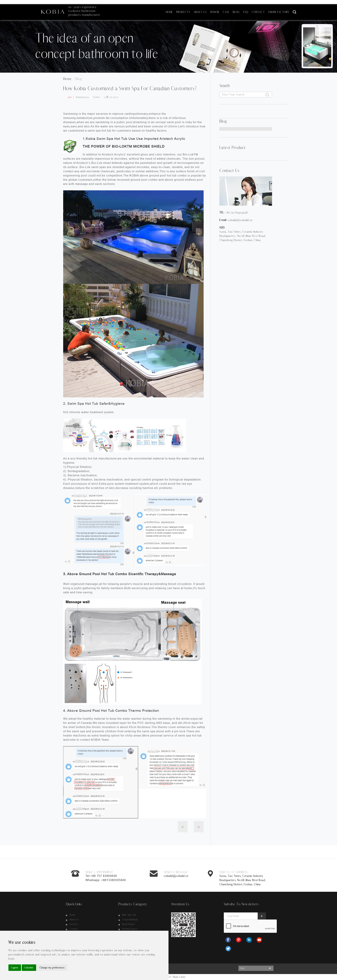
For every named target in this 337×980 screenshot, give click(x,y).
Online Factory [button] (278, 12)
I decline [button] (29, 967)
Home (72, 915)
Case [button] (226, 12)
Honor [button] (214, 12)
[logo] (52, 10)
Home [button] (169, 12)
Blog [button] (236, 12)
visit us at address (233, 872)
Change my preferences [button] (52, 967)
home (68, 79)
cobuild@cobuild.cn (240, 220)
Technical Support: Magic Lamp (168, 976)
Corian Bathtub (130, 919)
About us (74, 919)
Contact (74, 929)
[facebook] (228, 939)
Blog (79, 79)
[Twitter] (228, 948)
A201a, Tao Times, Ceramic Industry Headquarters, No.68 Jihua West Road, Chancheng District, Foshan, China (242, 880)
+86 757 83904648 (236, 212)
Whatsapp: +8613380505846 (105, 880)
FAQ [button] (245, 12)
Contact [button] (258, 12)
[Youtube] (259, 939)
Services (74, 924)
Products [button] (183, 12)
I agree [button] (14, 967)
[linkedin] (249, 939)
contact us (229, 170)
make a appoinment (99, 872)
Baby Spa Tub (129, 915)
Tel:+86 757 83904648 (101, 875)
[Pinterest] (239, 939)
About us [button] (200, 12)
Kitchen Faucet (129, 929)
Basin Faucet (128, 924)
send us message (176, 872)
